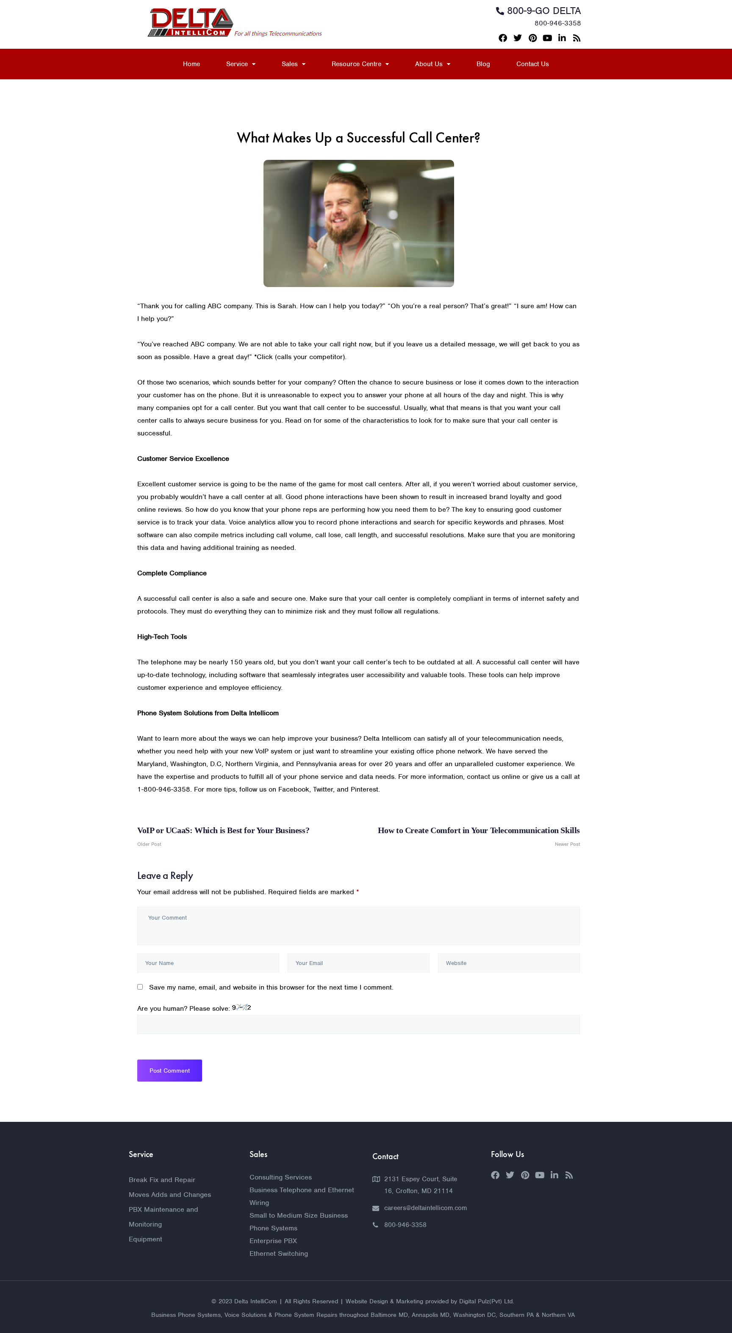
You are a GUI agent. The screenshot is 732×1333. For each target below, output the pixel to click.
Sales (290, 64)
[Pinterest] (532, 38)
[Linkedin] (562, 38)
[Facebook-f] (503, 38)
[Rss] (577, 38)
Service (237, 64)
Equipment (145, 1239)
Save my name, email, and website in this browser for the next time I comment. (271, 987)
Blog (483, 64)
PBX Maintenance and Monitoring (163, 1217)
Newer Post (479, 836)
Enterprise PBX (273, 1240)
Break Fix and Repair (162, 1179)
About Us (429, 64)
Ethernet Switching (279, 1253)
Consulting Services (281, 1177)
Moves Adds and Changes (170, 1194)
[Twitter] (517, 38)
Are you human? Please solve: (184, 1008)
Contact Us (532, 64)
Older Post (223, 836)
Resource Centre (356, 64)
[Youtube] (547, 38)
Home (191, 64)
